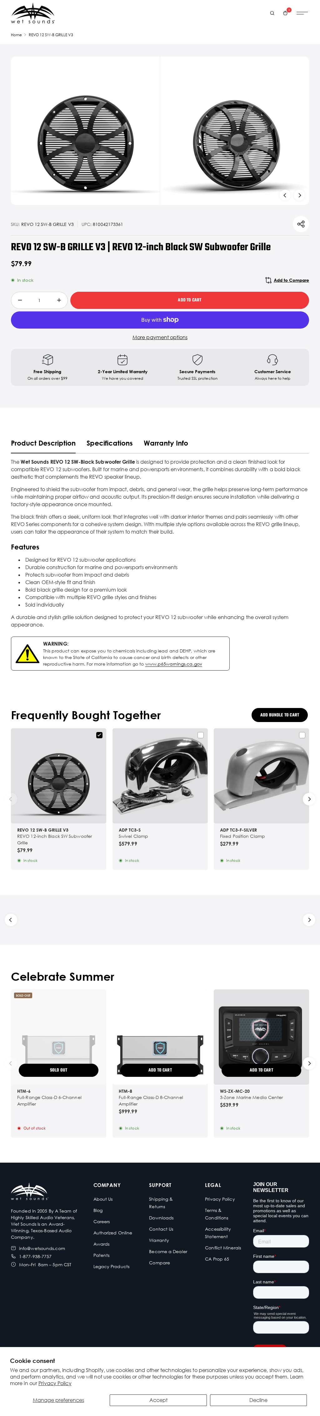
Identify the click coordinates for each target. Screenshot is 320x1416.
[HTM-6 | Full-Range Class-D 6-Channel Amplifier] (58, 1037)
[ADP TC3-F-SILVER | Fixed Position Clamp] (261, 775)
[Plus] (59, 300)
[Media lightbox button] (85, 130)
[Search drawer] (272, 13)
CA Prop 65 (217, 1259)
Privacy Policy (54, 1383)
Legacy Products (111, 1266)
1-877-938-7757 (35, 1256)
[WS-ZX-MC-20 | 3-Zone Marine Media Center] (261, 1037)
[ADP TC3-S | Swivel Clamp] (160, 775)
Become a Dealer (168, 1251)
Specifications (110, 443)
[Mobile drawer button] (302, 13)
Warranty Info (166, 443)
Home (16, 34)
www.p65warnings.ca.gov (173, 663)
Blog (97, 1210)
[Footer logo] (29, 1192)
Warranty (159, 1240)
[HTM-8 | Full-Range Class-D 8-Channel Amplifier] (160, 1037)
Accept (158, 1400)
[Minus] (19, 300)
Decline (258, 1400)
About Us (103, 1199)
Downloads (161, 1217)
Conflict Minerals (223, 1247)
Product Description (43, 443)
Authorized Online (112, 1232)
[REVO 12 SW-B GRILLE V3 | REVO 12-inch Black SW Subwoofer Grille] (58, 775)
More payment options (160, 337)
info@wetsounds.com (42, 1248)
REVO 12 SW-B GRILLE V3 (51, 34)
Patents (101, 1255)
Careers (101, 1221)
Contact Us (161, 1229)
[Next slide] (299, 195)
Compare (159, 1262)
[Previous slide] (285, 195)
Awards (101, 1244)
